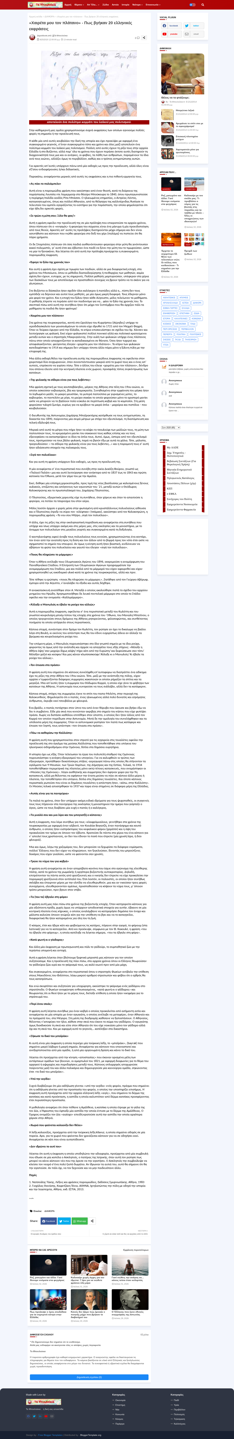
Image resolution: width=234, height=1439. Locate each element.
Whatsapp (81, 1221)
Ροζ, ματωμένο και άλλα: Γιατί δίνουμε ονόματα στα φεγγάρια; (47, 1278)
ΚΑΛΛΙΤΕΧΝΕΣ (181, 319)
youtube (173, 34)
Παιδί (176, 1400)
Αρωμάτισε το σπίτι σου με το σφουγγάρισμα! (189, 124)
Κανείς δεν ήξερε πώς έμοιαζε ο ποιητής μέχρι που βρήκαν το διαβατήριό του (88, 1315)
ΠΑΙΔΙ (192, 324)
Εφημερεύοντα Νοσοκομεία (182, 504)
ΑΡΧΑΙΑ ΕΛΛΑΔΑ (170, 303)
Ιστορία (125, 5)
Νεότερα (136, 5)
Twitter (66, 1221)
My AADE (172, 447)
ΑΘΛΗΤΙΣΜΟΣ (169, 298)
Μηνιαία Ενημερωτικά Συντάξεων (179, 471)
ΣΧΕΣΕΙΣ (167, 340)
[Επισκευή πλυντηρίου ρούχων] (167, 140)
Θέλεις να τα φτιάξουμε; (175, 97)
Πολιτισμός (179, 1414)
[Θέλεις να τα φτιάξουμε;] (182, 73)
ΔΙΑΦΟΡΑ (49, 16)
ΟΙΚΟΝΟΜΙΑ (180, 324)
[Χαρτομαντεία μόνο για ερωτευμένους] (167, 153)
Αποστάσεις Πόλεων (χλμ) (181, 483)
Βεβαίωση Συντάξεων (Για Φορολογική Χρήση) (181, 463)
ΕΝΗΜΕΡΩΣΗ (169, 313)
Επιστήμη (120, 1405)
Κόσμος (119, 1419)
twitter (196, 26)
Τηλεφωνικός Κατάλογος (180, 478)
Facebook (50, 1221)
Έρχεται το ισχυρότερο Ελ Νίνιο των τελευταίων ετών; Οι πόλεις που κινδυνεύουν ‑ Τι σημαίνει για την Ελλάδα (170, 261)
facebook (174, 26)
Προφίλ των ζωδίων (190, 252)
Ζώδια (106, 5)
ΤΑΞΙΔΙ (178, 340)
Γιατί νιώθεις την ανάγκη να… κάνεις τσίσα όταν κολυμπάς (128, 1278)
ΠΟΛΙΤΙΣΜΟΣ (195, 334)
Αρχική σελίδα (35, 16)
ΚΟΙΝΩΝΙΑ (196, 319)
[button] (203, 5)
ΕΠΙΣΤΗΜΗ (184, 313)
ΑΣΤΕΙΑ (185, 303)
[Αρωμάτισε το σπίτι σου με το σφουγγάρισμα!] (167, 127)
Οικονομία (120, 1400)
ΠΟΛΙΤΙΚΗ (181, 334)
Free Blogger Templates (50, 1435)
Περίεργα (119, 1423)
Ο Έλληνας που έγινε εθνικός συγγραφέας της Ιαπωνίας (128, 1313)
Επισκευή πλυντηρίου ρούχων (187, 138)
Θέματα (78, 5)
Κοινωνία (119, 1414)
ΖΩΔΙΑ (196, 313)
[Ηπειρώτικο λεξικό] (167, 114)
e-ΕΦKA (171, 493)
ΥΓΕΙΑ (165, 345)
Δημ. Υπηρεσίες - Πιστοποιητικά (176, 454)
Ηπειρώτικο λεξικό (185, 110)
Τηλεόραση (179, 1419)
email (196, 34)
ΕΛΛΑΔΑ (185, 308)
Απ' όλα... (92, 5)
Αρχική (67, 5)
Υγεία (176, 1405)
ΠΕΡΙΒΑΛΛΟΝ (187, 329)
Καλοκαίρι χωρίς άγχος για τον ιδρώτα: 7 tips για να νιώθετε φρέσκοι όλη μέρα (87, 1280)
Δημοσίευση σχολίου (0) (89, 1377)
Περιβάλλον (179, 1409)
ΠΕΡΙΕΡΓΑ (167, 334)
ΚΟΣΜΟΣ (167, 324)
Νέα (117, 1409)
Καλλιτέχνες (179, 1423)
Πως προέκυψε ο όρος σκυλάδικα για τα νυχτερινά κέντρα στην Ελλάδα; (48, 1315)
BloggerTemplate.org (90, 1435)
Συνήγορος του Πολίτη (179, 499)
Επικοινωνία (152, 5)
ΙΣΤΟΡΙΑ (166, 319)
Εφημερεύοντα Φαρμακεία (181, 509)
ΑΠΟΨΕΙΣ (184, 298)
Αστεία (115, 5)
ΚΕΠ (169, 488)
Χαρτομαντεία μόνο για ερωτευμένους (187, 151)
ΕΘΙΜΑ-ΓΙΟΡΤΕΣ (170, 308)
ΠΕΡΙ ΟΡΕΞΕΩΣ (170, 329)
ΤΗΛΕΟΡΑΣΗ (190, 340)
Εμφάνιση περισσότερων (136, 1250)
